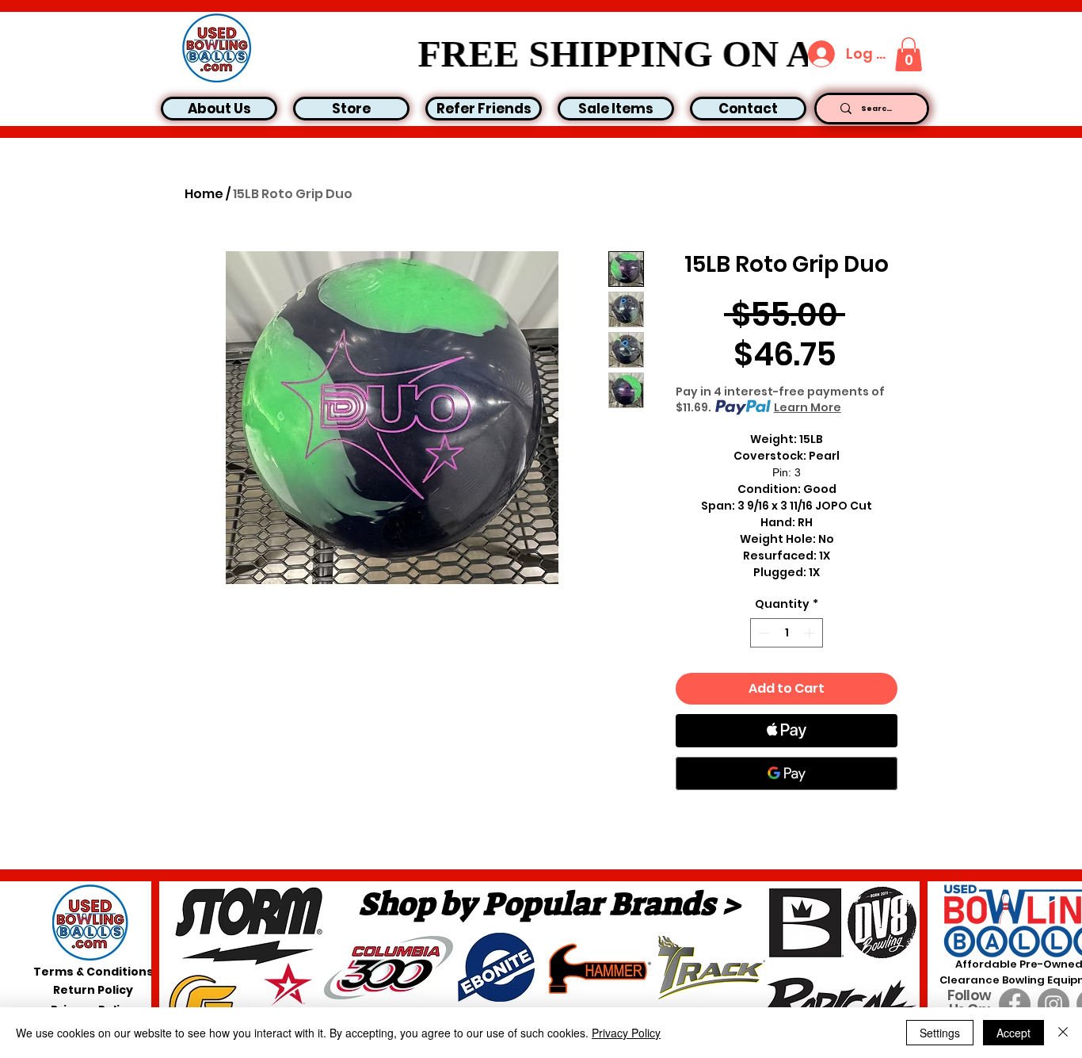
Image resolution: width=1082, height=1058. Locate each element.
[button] (908, 54)
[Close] (1062, 1032)
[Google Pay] (786, 773)
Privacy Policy (626, 1033)
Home (204, 194)
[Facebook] (1015, 1004)
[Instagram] (1053, 1004)
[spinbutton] (786, 633)
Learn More (807, 407)
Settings (940, 1033)
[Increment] (811, 633)
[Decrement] (762, 633)
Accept (1013, 1033)
